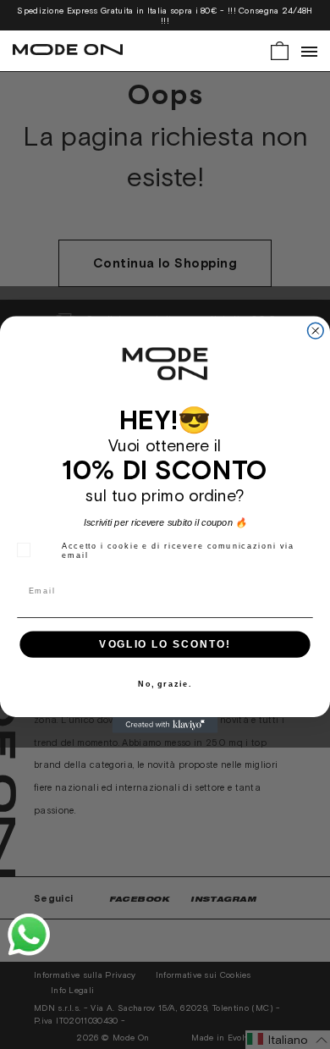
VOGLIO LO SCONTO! (164, 643)
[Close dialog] (315, 331)
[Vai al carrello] (280, 49)
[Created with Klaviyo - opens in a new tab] (165, 725)
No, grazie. (165, 684)
